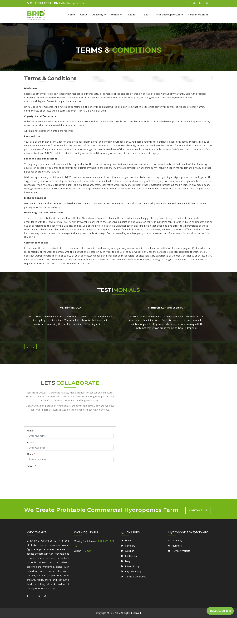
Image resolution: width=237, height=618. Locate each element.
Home (71, 14)
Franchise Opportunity (169, 14)
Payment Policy (133, 571)
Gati (146, 14)
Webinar (129, 550)
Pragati (131, 14)
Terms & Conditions (135, 576)
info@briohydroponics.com (71, 3)
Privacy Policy (132, 566)
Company (130, 545)
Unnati (115, 14)
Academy (98, 14)
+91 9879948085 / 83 (40, 3)
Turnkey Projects (181, 550)
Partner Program (198, 14)
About (83, 14)
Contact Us (131, 555)
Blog (127, 561)
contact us (198, 510)
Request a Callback (220, 610)
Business (177, 545)
